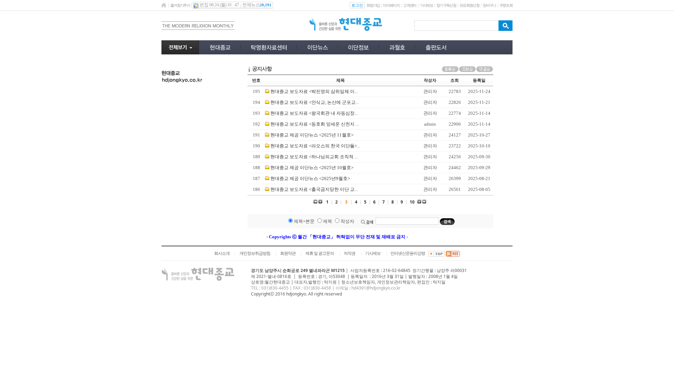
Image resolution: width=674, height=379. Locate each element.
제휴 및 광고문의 (319, 253)
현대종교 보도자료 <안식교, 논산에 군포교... (314, 102)
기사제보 (426, 5)
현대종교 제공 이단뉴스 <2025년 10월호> (311, 167)
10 (412, 202)
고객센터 (409, 5)
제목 (327, 221)
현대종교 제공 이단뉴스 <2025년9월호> (310, 178)
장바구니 (489, 5)
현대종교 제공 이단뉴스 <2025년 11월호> (311, 135)
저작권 (349, 253)
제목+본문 (304, 221)
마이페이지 (391, 5)
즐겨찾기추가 (180, 5)
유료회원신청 (469, 5)
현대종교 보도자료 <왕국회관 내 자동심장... (314, 113)
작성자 (347, 221)
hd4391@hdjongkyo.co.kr (376, 288)
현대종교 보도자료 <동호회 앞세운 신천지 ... (314, 124)
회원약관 (288, 253)
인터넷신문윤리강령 (407, 253)
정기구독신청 (446, 5)
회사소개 (222, 253)
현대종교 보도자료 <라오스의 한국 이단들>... (315, 145)
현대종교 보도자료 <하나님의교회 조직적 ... (314, 156)
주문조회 (506, 5)
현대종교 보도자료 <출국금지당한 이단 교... (314, 189)
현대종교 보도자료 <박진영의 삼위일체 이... (314, 91)
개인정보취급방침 (254, 253)
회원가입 (372, 5)
